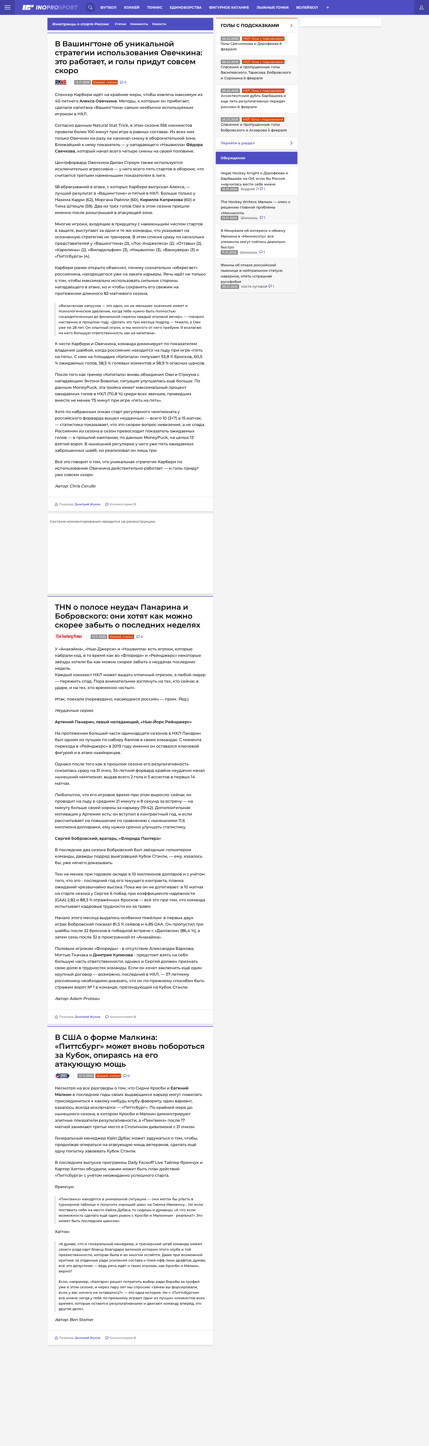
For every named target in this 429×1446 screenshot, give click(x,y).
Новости (159, 24)
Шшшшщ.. (250, 217)
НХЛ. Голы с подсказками (263, 38)
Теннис (154, 7)
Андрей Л (250, 189)
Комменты (139, 24)
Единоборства (186, 7)
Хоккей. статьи (104, 82)
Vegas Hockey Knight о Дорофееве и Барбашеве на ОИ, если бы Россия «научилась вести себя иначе (254, 178)
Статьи (120, 24)
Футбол (108, 7)
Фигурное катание (229, 7)
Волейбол (307, 7)
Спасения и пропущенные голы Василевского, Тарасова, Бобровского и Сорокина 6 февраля (256, 72)
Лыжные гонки (272, 7)
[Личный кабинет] (421, 7)
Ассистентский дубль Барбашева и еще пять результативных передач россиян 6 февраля (253, 101)
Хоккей (132, 7)
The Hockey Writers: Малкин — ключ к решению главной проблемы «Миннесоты (255, 207)
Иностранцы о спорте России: (80, 24)
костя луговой (254, 286)
